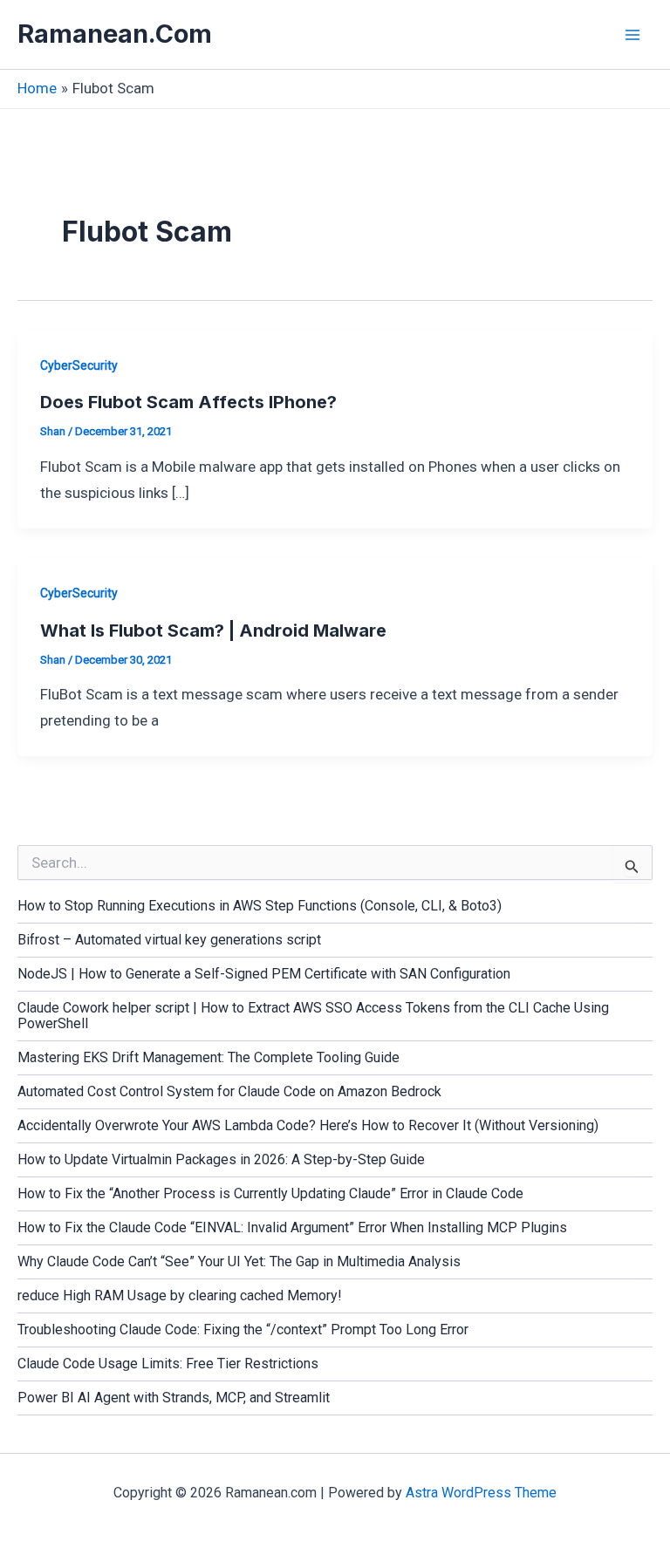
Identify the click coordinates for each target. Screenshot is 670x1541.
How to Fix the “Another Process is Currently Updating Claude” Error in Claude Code (270, 1193)
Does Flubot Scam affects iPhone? (188, 402)
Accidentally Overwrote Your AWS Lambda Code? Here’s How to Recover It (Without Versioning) (307, 1125)
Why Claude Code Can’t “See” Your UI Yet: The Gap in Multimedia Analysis (239, 1261)
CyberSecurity (79, 365)
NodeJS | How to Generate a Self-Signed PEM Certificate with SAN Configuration (263, 973)
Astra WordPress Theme (481, 1492)
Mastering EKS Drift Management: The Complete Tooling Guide (208, 1057)
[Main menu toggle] (633, 35)
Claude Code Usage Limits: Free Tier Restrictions (167, 1363)
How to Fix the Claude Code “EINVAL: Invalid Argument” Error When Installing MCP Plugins (292, 1227)
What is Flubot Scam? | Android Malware (213, 630)
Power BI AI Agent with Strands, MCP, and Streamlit (173, 1397)
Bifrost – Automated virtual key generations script (169, 939)
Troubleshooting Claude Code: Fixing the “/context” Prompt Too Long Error (242, 1329)
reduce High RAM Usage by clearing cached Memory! (179, 1295)
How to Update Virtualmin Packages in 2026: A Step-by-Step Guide (221, 1159)
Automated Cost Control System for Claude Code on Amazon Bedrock (229, 1091)
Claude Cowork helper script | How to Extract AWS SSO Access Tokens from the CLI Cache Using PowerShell (313, 1015)
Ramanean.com (114, 33)
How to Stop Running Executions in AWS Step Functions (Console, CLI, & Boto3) (259, 905)
